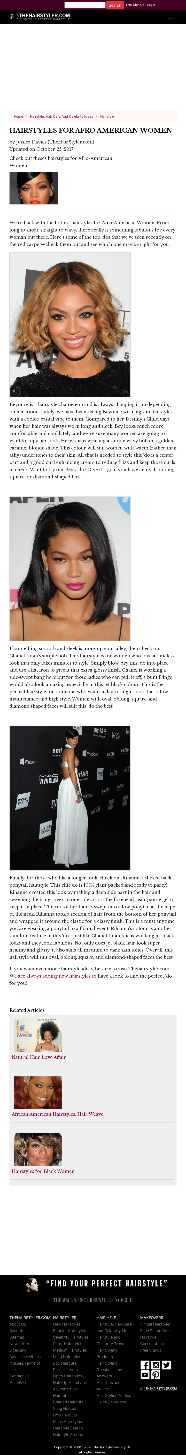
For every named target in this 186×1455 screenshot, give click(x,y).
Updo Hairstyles (67, 1376)
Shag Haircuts (65, 1408)
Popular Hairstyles (69, 1330)
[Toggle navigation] (170, 17)
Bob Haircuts (64, 1363)
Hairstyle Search (68, 1428)
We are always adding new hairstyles (50, 976)
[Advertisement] (93, 69)
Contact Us (19, 1376)
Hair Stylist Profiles (114, 1395)
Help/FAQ (17, 1382)
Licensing (18, 1350)
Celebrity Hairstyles (71, 1337)
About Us (17, 1324)
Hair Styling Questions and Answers (109, 1370)
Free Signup (151, 1350)
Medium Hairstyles (70, 1350)
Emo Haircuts (65, 1415)
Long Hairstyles (67, 1356)
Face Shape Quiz (155, 1330)
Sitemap (16, 1337)
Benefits (16, 1330)
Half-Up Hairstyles (70, 1382)
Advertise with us (25, 1356)
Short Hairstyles (67, 1343)
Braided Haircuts (68, 1402)
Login (151, 5)
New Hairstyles (66, 1324)
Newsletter (19, 1343)
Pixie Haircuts (65, 1369)
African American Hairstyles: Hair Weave (57, 1114)
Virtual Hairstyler (155, 1324)
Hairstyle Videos (111, 1402)
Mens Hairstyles (67, 1421)
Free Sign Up (135, 5)
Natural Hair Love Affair (39, 1057)
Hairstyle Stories (68, 1434)
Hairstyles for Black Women (43, 1171)
